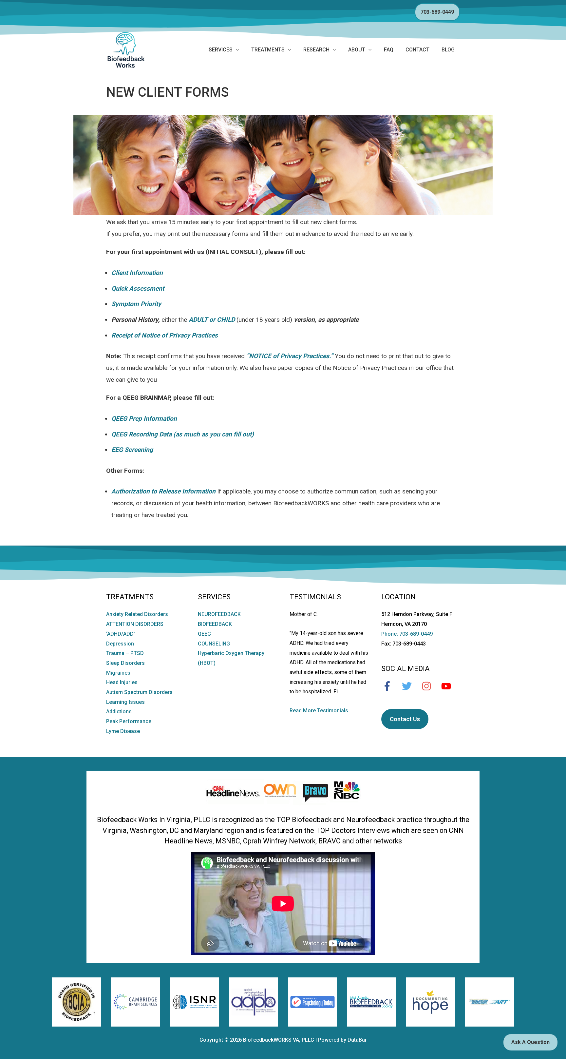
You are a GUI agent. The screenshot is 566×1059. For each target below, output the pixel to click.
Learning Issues (125, 702)
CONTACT (417, 50)
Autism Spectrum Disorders (139, 692)
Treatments (268, 50)
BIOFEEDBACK (215, 624)
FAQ (388, 50)
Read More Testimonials (319, 710)
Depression (120, 644)
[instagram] (430, 686)
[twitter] (410, 686)
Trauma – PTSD (125, 653)
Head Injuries (122, 682)
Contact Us (405, 719)
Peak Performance (128, 721)
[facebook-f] (390, 686)
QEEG (204, 634)
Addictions (119, 711)
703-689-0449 (437, 12)
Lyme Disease (123, 731)
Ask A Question (530, 1042)
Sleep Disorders (125, 663)
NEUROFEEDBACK (219, 614)
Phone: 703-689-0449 (407, 634)
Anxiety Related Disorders (137, 614)
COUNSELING (214, 644)
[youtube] (449, 686)
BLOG (448, 50)
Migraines (118, 673)
